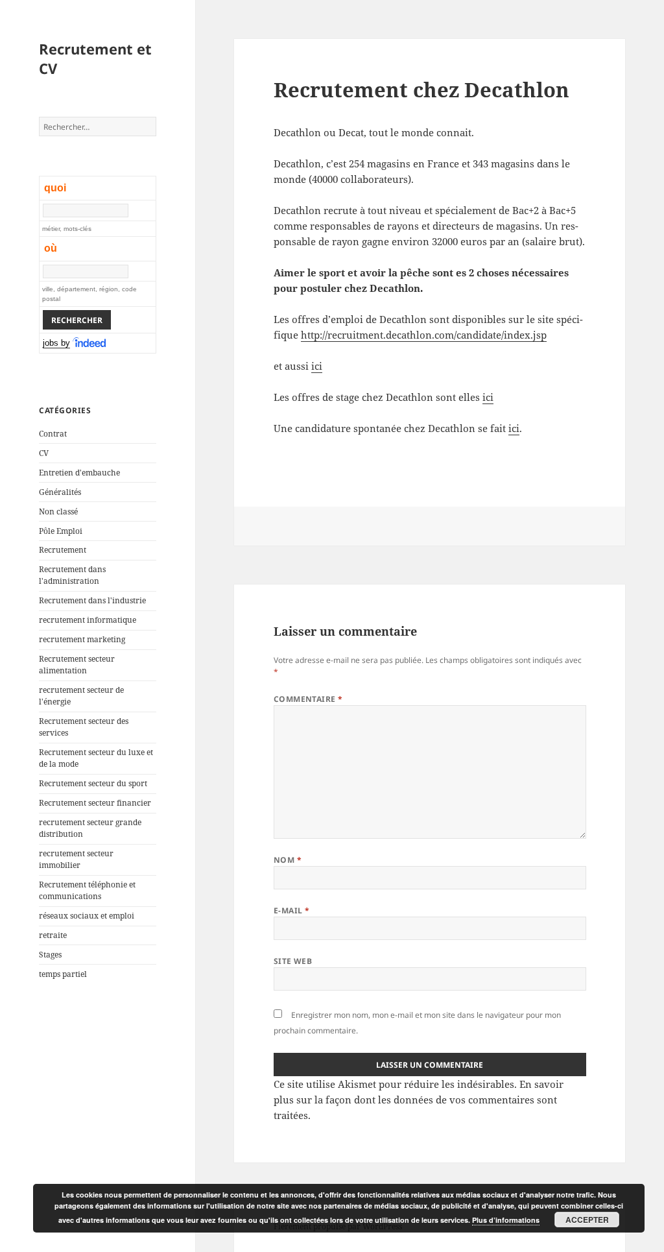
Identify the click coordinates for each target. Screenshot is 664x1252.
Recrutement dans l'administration (72, 575)
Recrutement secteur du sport (93, 783)
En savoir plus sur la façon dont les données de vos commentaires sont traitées (418, 1099)
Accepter (587, 1219)
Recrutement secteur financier (95, 802)
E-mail (292, 910)
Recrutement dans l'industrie (92, 600)
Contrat (53, 433)
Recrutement (62, 549)
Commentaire (308, 698)
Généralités (60, 492)
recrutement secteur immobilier (76, 859)
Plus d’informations (506, 1220)
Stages (50, 954)
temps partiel (63, 974)
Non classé (58, 511)
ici (316, 365)
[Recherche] (90, 343)
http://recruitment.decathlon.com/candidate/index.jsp (424, 334)
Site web (293, 961)
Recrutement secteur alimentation (77, 664)
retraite (53, 935)
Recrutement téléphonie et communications (87, 890)
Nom (288, 859)
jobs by (56, 343)
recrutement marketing (82, 639)
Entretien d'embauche (79, 472)
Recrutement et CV (95, 58)
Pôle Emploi (60, 530)
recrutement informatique (87, 619)
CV (44, 453)
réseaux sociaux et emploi (86, 915)
